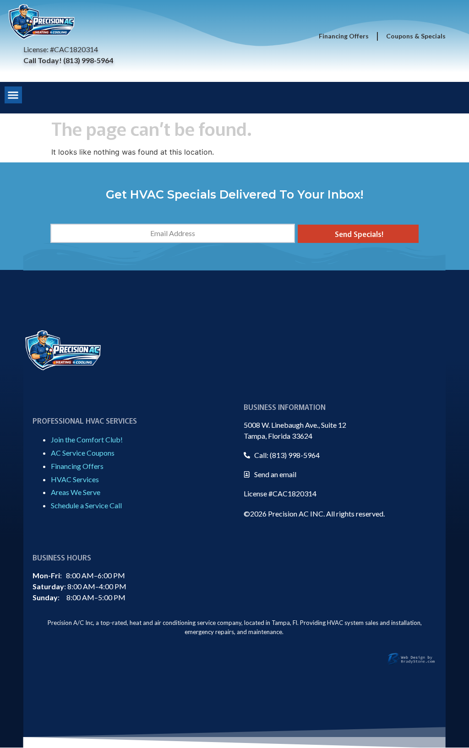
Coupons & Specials (416, 36)
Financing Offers (344, 36)
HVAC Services (75, 479)
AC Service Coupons (83, 452)
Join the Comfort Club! (87, 439)
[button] (13, 95)
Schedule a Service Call (86, 505)
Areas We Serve (75, 492)
